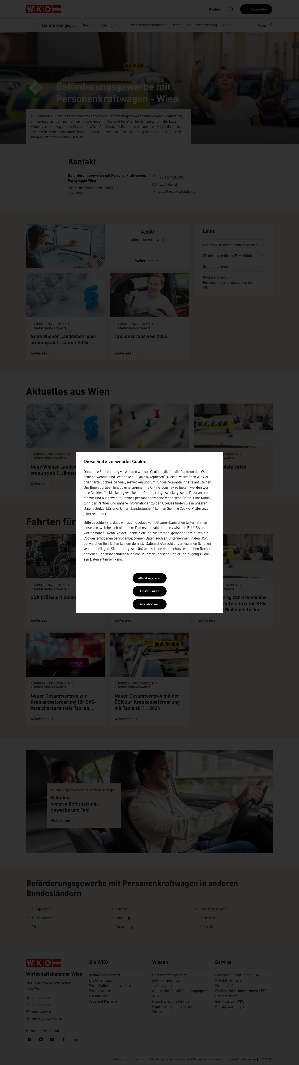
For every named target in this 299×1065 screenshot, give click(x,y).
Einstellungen (149, 591)
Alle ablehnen (149, 604)
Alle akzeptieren (149, 578)
